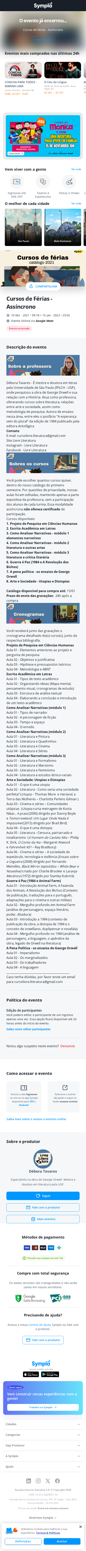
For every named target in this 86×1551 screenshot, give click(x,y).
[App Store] (31, 1374)
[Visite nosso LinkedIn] (28, 1480)
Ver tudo (76, 169)
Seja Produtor (15, 1445)
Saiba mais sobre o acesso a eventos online (36, 1119)
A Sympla (12, 1456)
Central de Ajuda (40, 1325)
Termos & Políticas (48, 1533)
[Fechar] (80, 1526)
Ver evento (43, 40)
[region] (43, 1536)
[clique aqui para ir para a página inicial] (43, 5)
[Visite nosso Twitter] (47, 1480)
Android (24, 1105)
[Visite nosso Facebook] (57, 1480)
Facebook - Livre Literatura (26, 450)
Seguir (46, 1196)
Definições (23, 1541)
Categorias (13, 1435)
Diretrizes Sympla (41, 1518)
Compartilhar (46, 286)
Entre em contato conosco (53, 1508)
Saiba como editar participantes (28, 1029)
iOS (32, 1101)
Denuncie (67, 1046)
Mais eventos (46, 1219)
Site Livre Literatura (21, 440)
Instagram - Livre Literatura (26, 445)
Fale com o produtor (46, 1207)
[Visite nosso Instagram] (38, 1480)
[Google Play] (50, 1374)
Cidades (11, 1424)
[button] (11, 1531)
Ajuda (9, 1466)
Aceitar (62, 1541)
